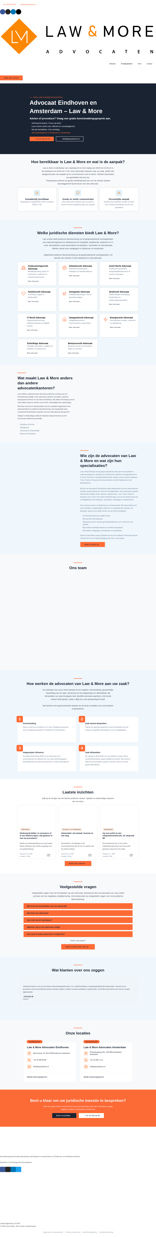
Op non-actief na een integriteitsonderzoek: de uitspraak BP (118, 835)
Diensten (112, 64)
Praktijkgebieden (126, 64)
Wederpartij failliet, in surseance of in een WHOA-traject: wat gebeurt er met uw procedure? (36, 835)
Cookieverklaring (106, 1232)
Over (139, 64)
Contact (149, 64)
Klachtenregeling (90, 1232)
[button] (0, 73)
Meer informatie (33, 281)
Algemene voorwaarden (53, 1232)
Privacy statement (72, 1232)
